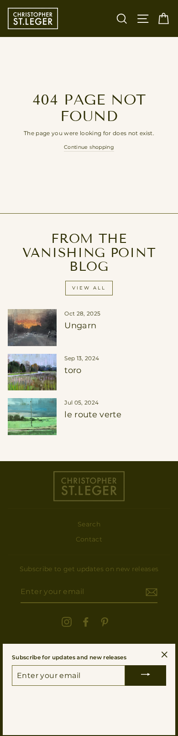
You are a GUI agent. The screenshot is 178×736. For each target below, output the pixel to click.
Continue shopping (89, 147)
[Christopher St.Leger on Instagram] (67, 622)
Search (89, 524)
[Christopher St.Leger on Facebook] (86, 622)
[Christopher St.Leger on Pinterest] (104, 622)
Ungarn (80, 326)
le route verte (92, 415)
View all (89, 288)
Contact (89, 539)
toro (72, 370)
